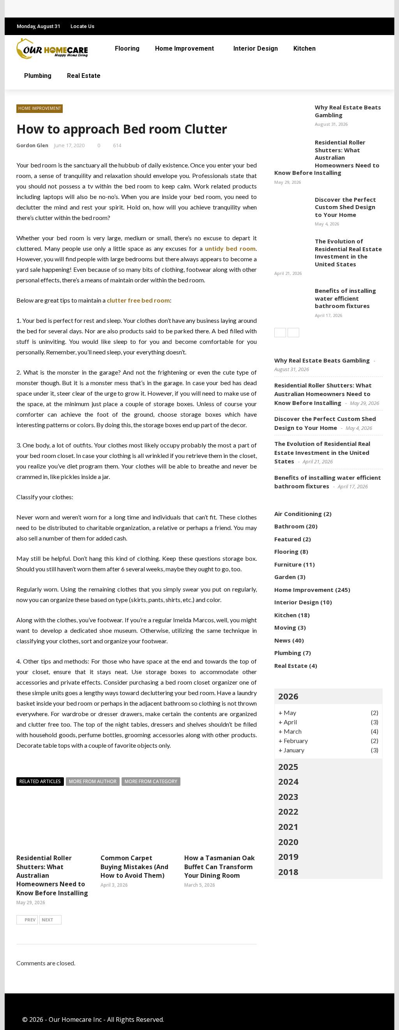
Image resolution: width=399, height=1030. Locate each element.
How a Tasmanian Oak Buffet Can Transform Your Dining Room (219, 867)
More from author (93, 781)
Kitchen (304, 48)
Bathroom (289, 526)
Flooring (127, 48)
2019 (288, 856)
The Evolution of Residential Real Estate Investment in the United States (348, 252)
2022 (288, 811)
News (282, 640)
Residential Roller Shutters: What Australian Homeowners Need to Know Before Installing (327, 157)
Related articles (40, 781)
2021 (288, 826)
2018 (288, 871)
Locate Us (82, 26)
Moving (285, 627)
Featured (287, 539)
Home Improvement (184, 48)
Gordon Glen (32, 145)
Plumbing (37, 75)
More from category (151, 781)
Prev (30, 920)
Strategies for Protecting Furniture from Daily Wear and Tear (118, 8)
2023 (288, 796)
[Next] (293, 332)
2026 (288, 696)
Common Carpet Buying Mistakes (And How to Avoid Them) (134, 867)
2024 (288, 781)
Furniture (288, 564)
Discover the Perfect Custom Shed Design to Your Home (345, 206)
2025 (288, 766)
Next (47, 920)
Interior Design (255, 48)
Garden (285, 577)
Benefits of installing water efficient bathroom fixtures (345, 298)
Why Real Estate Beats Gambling (348, 111)
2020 (288, 841)
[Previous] (280, 332)
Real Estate (84, 75)
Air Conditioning (298, 514)
